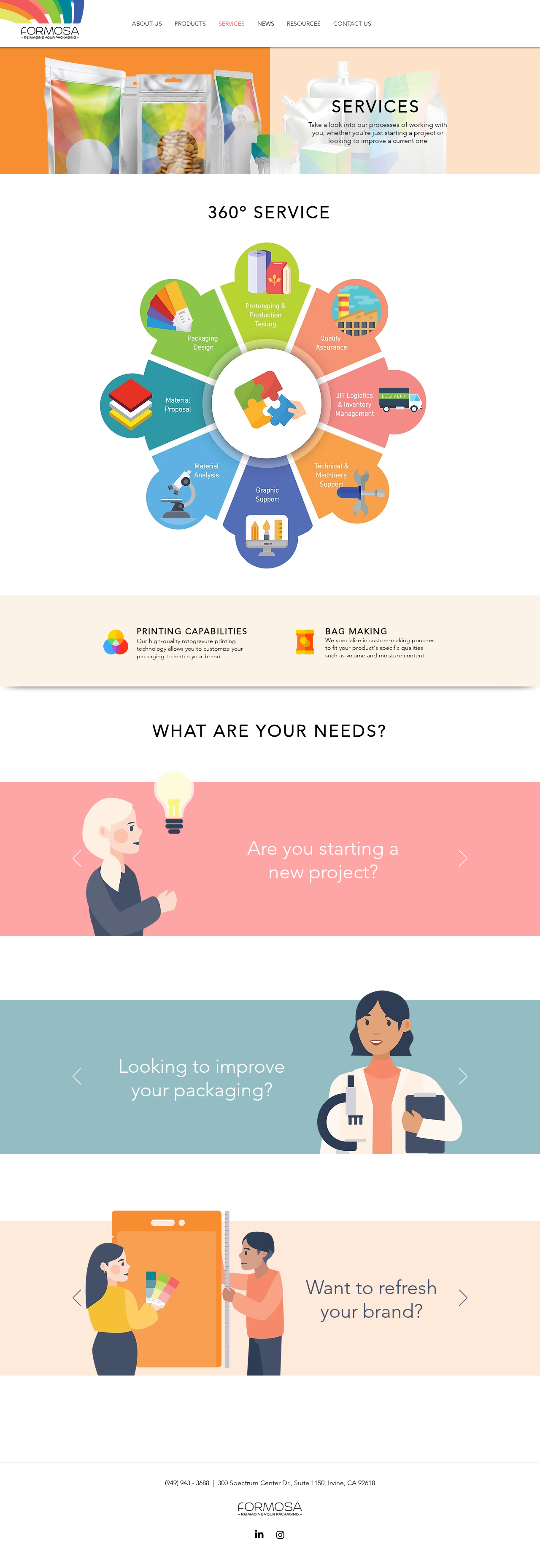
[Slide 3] (265, 925)
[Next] (463, 859)
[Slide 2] (254, 925)
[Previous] (77, 859)
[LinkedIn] (259, 1534)
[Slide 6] (299, 925)
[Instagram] (280, 1534)
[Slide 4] (276, 925)
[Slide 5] (288, 925)
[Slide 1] (241, 925)
